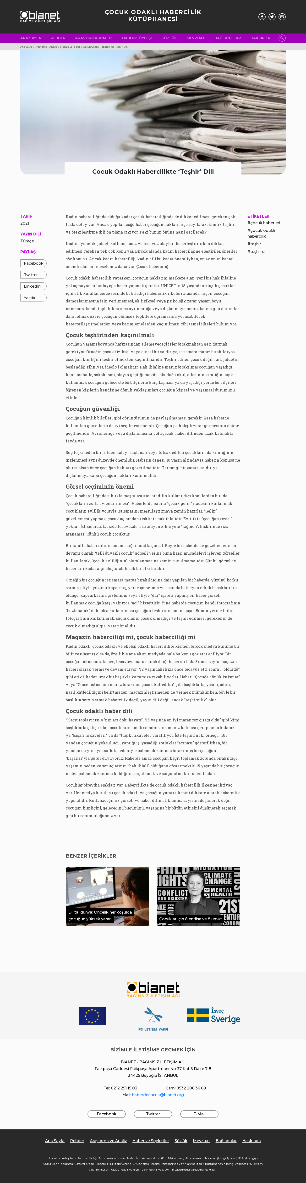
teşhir (255, 244)
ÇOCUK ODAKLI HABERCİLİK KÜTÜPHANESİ (153, 15)
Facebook (34, 263)
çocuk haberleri (265, 223)
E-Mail (199, 1114)
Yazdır (30, 298)
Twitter (31, 275)
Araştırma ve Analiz (108, 1140)
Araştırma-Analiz (94, 38)
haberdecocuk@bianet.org (158, 1095)
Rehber (58, 38)
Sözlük (169, 38)
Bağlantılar (227, 38)
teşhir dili (259, 251)
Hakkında (260, 38)
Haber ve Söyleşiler (150, 1140)
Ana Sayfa (30, 38)
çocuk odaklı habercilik (261, 233)
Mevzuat (195, 38)
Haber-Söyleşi (137, 38)
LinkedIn (32, 286)
